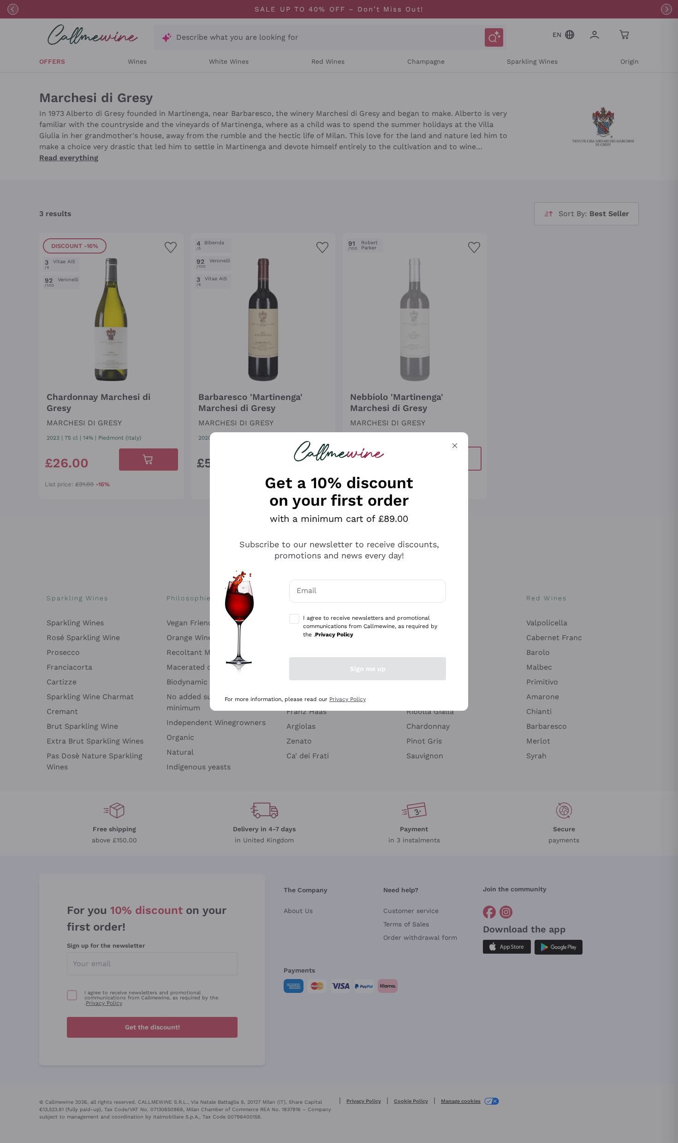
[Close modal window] (455, 446)
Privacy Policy (347, 699)
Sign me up (368, 668)
